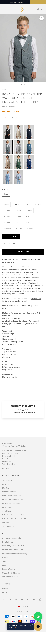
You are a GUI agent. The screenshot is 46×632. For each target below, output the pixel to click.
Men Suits (6, 488)
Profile (4, 592)
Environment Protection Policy (14, 554)
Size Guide (11, 236)
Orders (5, 588)
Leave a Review (8, 569)
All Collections (8, 526)
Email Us (5, 468)
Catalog (5, 523)
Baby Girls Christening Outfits (14, 515)
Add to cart (23, 252)
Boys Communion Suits (11, 495)
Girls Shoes (6, 511)
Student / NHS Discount (12, 573)
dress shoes (36, 298)
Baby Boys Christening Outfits (14, 519)
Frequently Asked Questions (13, 546)
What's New (7, 480)
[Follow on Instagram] (9, 599)
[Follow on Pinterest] (16, 599)
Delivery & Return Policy (12, 538)
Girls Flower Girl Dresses (11, 503)
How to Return (8, 542)
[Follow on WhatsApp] (40, 599)
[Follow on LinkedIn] (34, 599)
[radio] (7, 132)
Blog (4, 565)
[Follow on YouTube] (22, 599)
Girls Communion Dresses (13, 499)
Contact (5, 557)
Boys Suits (6, 484)
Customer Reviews (10, 577)
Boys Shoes (7, 507)
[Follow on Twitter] (3, 599)
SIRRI (4, 90)
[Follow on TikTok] (28, 599)
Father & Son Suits (9, 492)
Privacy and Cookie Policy (12, 550)
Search (5, 561)
